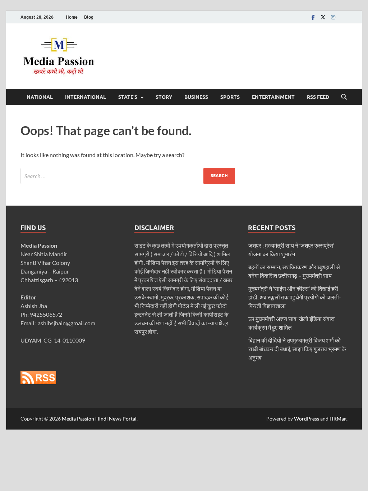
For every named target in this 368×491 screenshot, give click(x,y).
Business (196, 97)
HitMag (338, 419)
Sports (230, 97)
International (85, 97)
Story (164, 97)
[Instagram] (333, 17)
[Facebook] (313, 17)
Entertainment (273, 97)
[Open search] (344, 97)
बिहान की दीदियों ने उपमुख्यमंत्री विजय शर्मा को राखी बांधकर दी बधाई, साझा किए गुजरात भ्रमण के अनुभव (297, 349)
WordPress (306, 419)
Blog (88, 17)
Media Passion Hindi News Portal (99, 419)
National (40, 97)
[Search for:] (127, 176)
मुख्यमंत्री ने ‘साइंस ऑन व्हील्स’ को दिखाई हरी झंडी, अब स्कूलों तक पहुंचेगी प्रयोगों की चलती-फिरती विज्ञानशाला (294, 297)
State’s (127, 97)
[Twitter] (323, 17)
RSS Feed (318, 97)
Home (72, 17)
